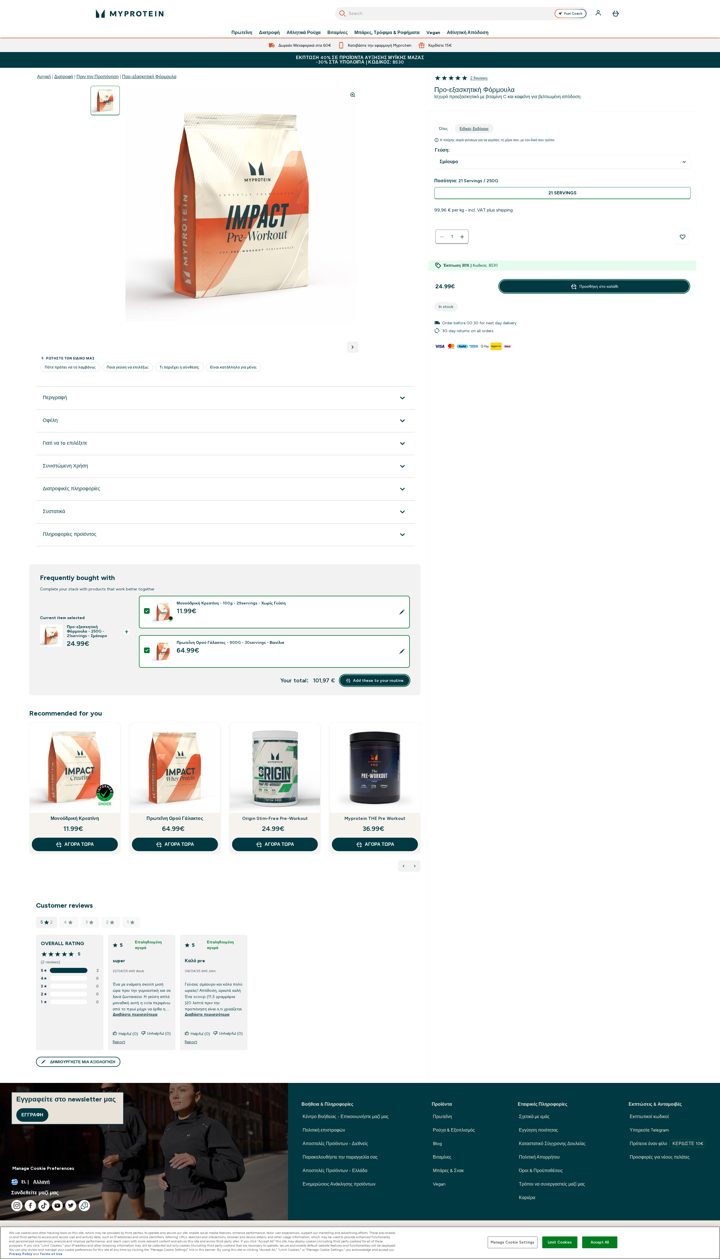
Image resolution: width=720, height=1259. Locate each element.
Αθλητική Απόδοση (468, 32)
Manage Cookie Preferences (43, 1168)
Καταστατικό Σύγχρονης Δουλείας (552, 1143)
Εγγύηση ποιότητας (538, 1130)
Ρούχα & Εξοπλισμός (454, 1130)
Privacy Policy (20, 1254)
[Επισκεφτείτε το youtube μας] (57, 1205)
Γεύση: (442, 150)
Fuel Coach (573, 13)
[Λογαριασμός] (598, 13)
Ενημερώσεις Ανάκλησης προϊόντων (339, 1184)
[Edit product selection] (402, 612)
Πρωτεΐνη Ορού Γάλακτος (175, 818)
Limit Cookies (560, 1242)
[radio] (562, 193)
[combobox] (461, 13)
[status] (452, 237)
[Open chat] (84, 1205)
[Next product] (414, 866)
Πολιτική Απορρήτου (539, 1157)
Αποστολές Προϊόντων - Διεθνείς (335, 1143)
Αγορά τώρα (79, 844)
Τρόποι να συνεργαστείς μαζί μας (552, 1184)
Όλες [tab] (443, 128)
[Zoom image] (352, 94)
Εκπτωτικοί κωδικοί (649, 1116)
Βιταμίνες (337, 32)
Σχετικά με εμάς (534, 1116)
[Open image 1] (105, 100)
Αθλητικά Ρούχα (304, 32)
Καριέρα (527, 1197)
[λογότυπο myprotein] (129, 13)
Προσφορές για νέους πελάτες (660, 1157)
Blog (437, 1143)
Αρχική (44, 76)
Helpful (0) (128, 1033)
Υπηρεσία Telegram (649, 1130)
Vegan (433, 32)
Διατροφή (269, 32)
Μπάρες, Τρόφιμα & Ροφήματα (387, 32)
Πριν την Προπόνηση (97, 76)
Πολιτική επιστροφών (324, 1130)
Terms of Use (51, 1254)
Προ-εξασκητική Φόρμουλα (149, 76)
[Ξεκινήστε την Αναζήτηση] (342, 13)
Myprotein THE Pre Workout (375, 818)
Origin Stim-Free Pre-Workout (275, 818)
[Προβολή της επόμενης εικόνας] (352, 347)
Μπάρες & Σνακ (448, 1170)
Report (119, 1042)
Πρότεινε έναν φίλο (666, 1143)
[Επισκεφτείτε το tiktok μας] (44, 1205)
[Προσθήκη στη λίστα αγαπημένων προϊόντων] (683, 237)
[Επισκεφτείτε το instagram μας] (16, 1205)
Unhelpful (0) (159, 1033)
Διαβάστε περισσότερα (135, 1014)
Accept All (600, 1242)
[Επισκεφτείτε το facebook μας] (30, 1205)
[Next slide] (419, 800)
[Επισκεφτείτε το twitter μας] (70, 1205)
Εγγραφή (32, 1114)
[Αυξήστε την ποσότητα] (462, 237)
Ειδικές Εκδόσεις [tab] (474, 128)
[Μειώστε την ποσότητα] (442, 237)
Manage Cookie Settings (512, 1242)
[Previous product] (403, 866)
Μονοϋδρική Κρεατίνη (75, 818)
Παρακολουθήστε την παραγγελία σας (340, 1157)
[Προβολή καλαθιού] (615, 13)
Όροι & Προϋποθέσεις (541, 1170)
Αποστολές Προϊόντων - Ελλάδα (335, 1170)
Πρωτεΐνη (241, 32)
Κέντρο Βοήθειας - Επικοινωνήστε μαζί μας (346, 1116)
